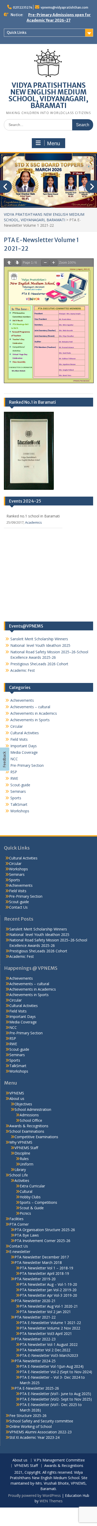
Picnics (25, 1213)
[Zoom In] (53, 263)
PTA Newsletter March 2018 (38, 1262)
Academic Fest (22, 670)
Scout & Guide (32, 1207)
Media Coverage (24, 752)
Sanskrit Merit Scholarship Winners (39, 638)
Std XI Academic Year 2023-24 (34, 1437)
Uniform (26, 1164)
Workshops (19, 810)
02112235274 (22, 7)
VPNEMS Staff (26, 1147)
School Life (18, 1175)
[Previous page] (9, 263)
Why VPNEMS (20, 1142)
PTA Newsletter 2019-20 (35, 1278)
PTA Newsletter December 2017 (41, 1257)
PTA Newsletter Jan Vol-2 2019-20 (48, 1289)
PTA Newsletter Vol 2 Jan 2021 (45, 1311)
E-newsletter (19, 1251)
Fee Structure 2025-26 (28, 1415)
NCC (14, 758)
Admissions (29, 1114)
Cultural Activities (24, 732)
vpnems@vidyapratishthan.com (64, 7)
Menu (53, 143)
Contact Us (18, 907)
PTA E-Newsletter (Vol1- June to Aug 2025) (55, 1393)
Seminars (18, 791)
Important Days (23, 745)
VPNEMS (16, 1093)
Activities (21, 1180)
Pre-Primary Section (27, 765)
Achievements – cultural (30, 706)
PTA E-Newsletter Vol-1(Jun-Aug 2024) (52, 1366)
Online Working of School (30, 1426)
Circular (16, 726)
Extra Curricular (32, 1185)
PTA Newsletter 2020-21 (35, 1300)
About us (16, 1098)
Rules (24, 1158)
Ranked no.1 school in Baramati (33, 516)
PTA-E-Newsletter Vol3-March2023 (49, 1355)
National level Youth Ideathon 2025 (40, 645)
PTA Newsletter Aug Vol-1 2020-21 (49, 1306)
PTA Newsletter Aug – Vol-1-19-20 (48, 1284)
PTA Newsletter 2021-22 (35, 1317)
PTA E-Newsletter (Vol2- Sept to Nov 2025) (56, 1399)
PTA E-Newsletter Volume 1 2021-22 (50, 1322)
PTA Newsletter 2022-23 (35, 1339)
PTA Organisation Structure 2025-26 (44, 1229)
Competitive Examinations (36, 1136)
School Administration (32, 1109)
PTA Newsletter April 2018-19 (44, 1273)
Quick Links (16, 32)
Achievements (22, 700)
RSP (13, 771)
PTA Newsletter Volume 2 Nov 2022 (50, 1328)
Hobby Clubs (30, 1196)
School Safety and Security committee (41, 1421)
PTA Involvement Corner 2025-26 (42, 1240)
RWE (14, 778)
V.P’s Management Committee (59, 1460)
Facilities (16, 1218)
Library (20, 1169)
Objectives (23, 1103)
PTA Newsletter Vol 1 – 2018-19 (46, 1267)
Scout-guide (20, 784)
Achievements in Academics (33, 713)
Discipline (22, 1153)
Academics (33, 522)
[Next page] (17, 263)
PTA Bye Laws (26, 1235)
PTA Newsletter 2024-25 (35, 1360)
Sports (15, 797)
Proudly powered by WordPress (34, 1495)
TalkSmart (18, 804)
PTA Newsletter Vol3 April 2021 (46, 1333)
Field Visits (19, 739)
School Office (31, 1120)
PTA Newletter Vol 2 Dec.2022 (45, 1349)
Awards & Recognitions (28, 1125)
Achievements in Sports (30, 719)
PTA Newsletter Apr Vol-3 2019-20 (48, 1295)
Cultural (26, 1191)
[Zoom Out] (45, 263)
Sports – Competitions (38, 1202)
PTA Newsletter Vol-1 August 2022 (49, 1344)
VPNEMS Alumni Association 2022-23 (40, 1431)
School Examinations (26, 1131)
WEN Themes (51, 1500)
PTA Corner (19, 1224)
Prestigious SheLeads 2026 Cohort (39, 663)
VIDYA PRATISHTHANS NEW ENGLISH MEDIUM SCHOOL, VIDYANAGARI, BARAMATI (48, 95)
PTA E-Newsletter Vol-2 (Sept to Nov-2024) (56, 1371)
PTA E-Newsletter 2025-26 (36, 1388)
